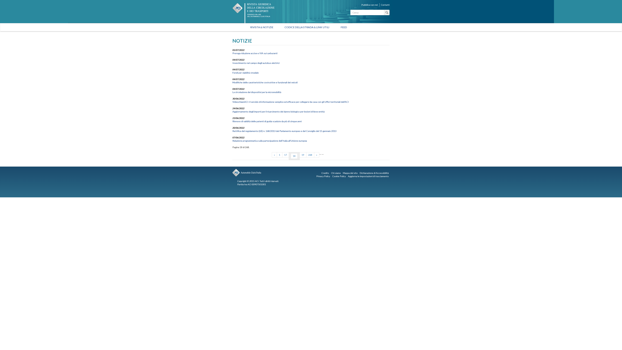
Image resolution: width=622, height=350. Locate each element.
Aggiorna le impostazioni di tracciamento (368, 176)
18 (294, 156)
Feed (344, 27)
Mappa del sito (350, 173)
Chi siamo (336, 173)
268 (310, 154)
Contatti (385, 4)
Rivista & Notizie (261, 27)
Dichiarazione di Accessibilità (374, 173)
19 (303, 154)
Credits (325, 173)
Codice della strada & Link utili (307, 27)
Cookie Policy (339, 176)
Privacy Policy (323, 176)
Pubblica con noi (369, 4)
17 (285, 154)
